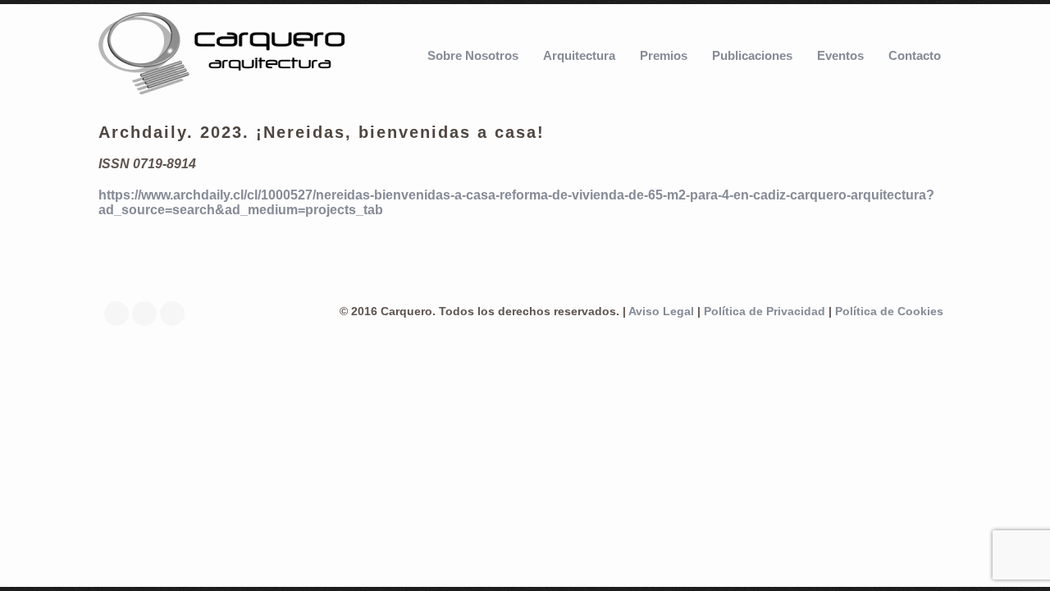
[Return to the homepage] (221, 55)
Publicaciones (752, 55)
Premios (663, 55)
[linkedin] (148, 313)
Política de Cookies (889, 311)
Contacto (914, 55)
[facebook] (121, 313)
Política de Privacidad (764, 311)
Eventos (840, 55)
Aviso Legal (661, 311)
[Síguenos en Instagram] (176, 313)
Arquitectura (579, 55)
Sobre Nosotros (472, 55)
